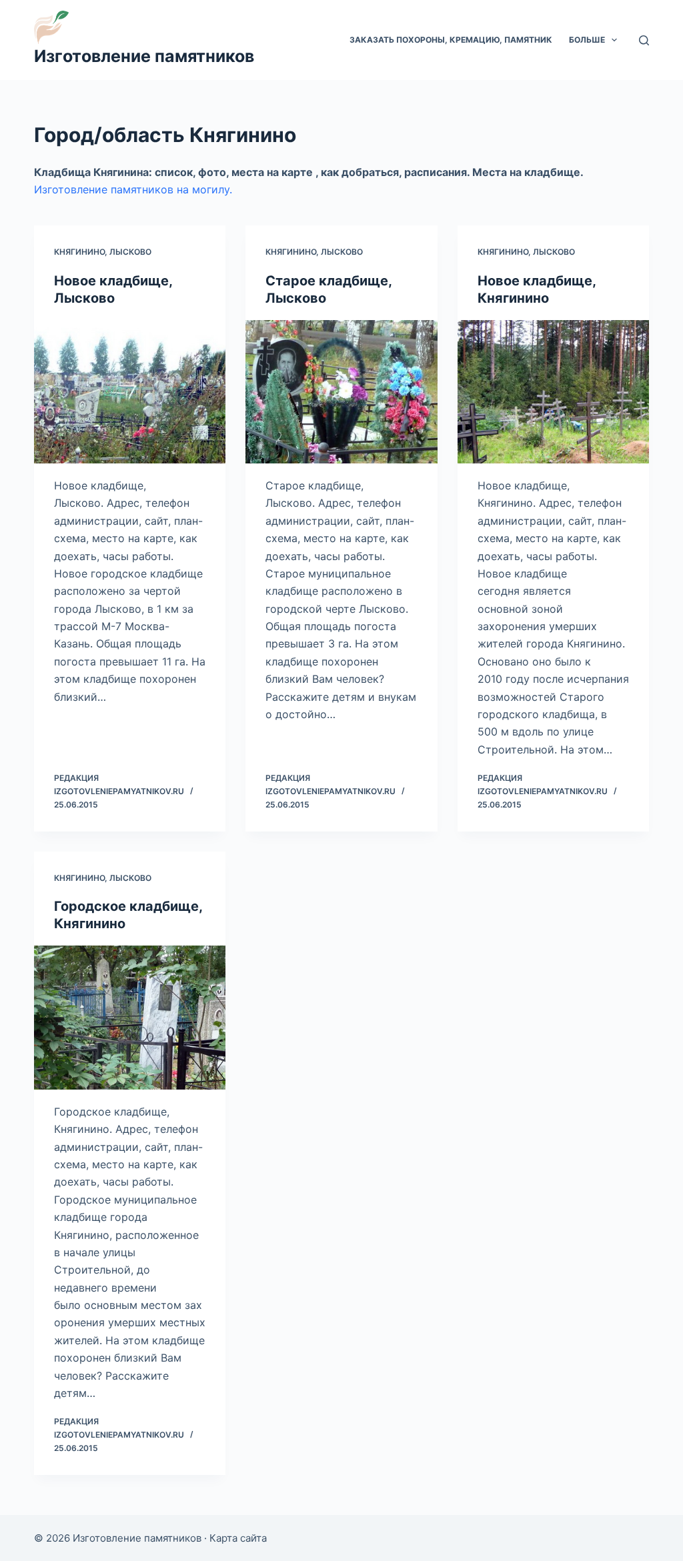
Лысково (130, 252)
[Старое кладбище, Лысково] (341, 391)
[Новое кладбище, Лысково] (129, 391)
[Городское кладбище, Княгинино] (129, 1017)
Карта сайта (238, 1538)
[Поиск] (644, 40)
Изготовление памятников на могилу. (133, 189)
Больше (587, 40)
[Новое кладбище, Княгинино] (553, 391)
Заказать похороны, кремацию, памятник (451, 40)
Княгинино (79, 252)
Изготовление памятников (144, 56)
